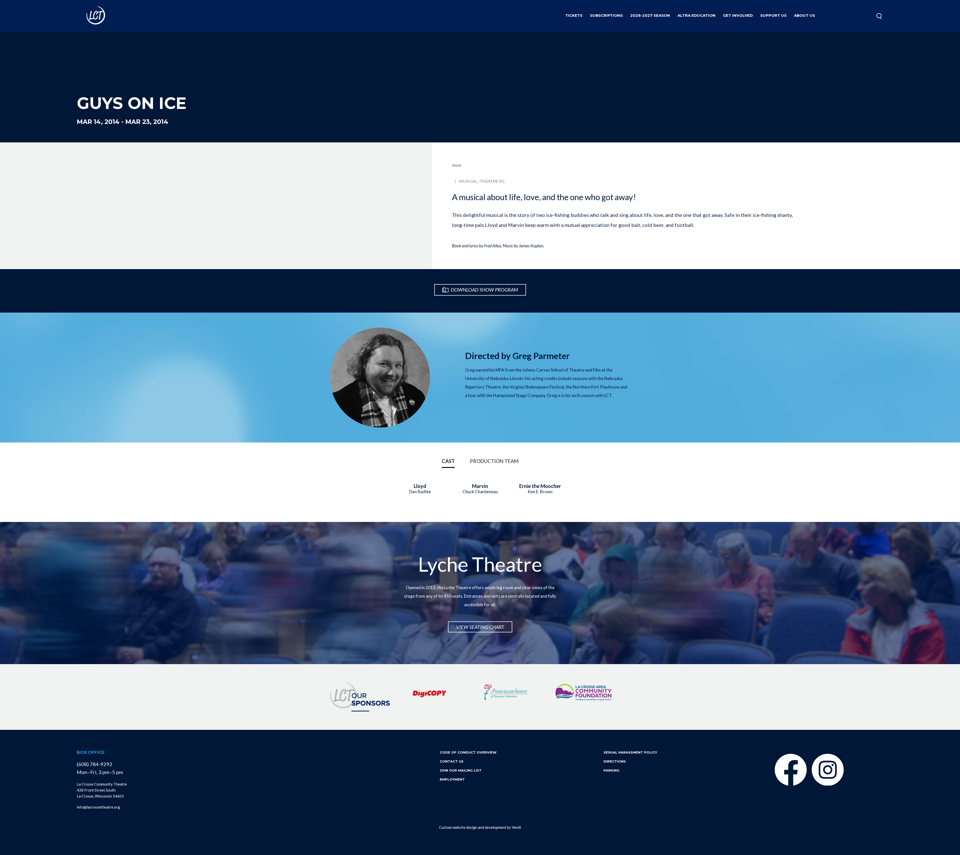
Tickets (573, 15)
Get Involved (738, 15)
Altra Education (697, 15)
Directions (615, 761)
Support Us (773, 15)
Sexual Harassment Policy (630, 752)
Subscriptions (606, 15)
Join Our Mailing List (461, 770)
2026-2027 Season (650, 15)
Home (456, 165)
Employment (452, 779)
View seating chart (480, 627)
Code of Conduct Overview (468, 752)
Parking (612, 770)
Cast (448, 461)
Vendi (516, 827)
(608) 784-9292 (94, 764)
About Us (804, 15)
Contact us (452, 761)
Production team (494, 461)
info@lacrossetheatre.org (98, 807)
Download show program (484, 290)
